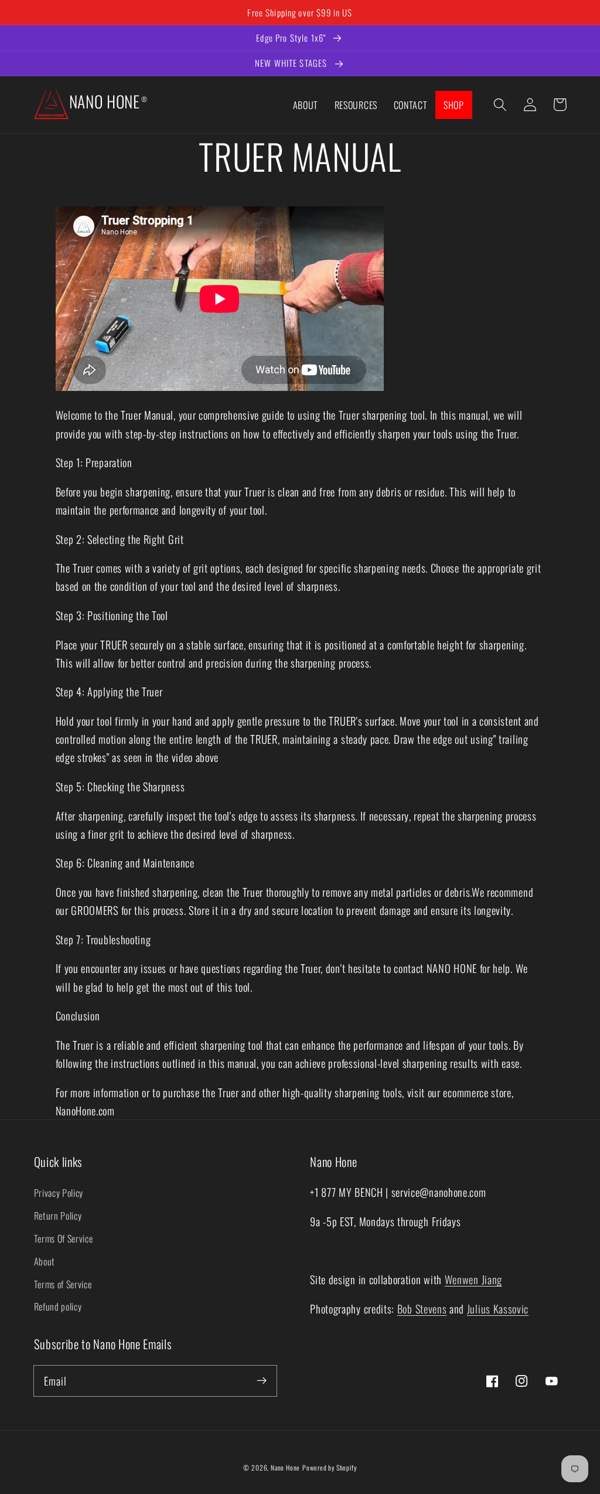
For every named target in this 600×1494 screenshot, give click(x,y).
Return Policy (58, 1216)
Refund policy (58, 1306)
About (44, 1261)
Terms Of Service (63, 1238)
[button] (501, 105)
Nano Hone (285, 1467)
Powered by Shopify (329, 1467)
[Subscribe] (262, 1381)
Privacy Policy (59, 1193)
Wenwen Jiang (473, 1279)
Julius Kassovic (498, 1308)
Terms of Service (63, 1284)
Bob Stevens (422, 1308)
